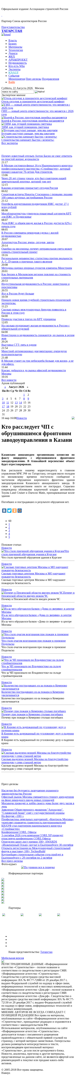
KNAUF (13, 72)
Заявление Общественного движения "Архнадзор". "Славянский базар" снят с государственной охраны (33, 811)
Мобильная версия (12, 958)
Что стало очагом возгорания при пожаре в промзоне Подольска (33, 642)
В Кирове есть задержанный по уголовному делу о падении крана (37, 735)
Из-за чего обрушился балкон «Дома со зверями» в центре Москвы (36, 617)
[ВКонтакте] (4, 510)
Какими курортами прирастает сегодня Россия (29, 187)
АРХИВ (13, 942)
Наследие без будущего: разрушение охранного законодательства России (30, 792)
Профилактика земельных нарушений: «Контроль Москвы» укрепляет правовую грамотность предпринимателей (37, 821)
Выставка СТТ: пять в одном (18, 344)
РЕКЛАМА (15, 939)
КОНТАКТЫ (16, 945)
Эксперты (14, 69)
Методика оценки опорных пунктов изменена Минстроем (36, 267)
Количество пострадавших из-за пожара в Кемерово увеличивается (32, 693)
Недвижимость (17, 62)
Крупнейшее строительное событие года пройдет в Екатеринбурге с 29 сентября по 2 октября (32, 856)
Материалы (15, 46)
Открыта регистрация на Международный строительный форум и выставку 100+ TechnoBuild (36, 850)
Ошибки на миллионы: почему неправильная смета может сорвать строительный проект (36, 250)
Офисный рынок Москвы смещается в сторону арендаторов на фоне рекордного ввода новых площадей (37, 798)
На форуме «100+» (12, 816)
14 (20, 402)
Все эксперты (9, 143)
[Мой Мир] (19, 510)
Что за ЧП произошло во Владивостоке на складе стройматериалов (31, 668)
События (13, 75)
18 (7, 406)
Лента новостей (11, 149)
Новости (21, 418)
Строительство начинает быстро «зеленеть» (27, 139)
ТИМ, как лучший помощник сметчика (25, 127)
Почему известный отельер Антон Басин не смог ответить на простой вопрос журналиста (36, 157)
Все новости (8, 379)
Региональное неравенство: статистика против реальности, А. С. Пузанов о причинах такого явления (37, 260)
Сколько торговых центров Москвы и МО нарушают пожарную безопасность (33, 575)
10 (3, 402)
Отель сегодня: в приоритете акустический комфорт (33, 101)
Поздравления (50, 78)
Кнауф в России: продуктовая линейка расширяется (32, 120)
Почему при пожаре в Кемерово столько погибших (32, 714)
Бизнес (12, 43)
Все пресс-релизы (12, 860)
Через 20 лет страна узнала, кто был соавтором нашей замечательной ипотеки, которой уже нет (33, 180)
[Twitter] (9, 510)
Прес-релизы (33, 78)
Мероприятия (16, 78)
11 (7, 402)
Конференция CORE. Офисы (18, 832)
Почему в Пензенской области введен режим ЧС (38, 594)
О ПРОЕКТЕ (16, 936)
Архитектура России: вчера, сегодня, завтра (27, 242)
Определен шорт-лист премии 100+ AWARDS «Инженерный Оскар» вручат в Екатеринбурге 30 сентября (37, 843)
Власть (12, 40)
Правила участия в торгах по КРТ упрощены (28, 319)
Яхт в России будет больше (17, 293)
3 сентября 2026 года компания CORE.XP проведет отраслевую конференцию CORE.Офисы (32, 837)
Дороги (12, 53)
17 (3, 406)
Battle (11, 82)
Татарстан (46, 951)
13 (16, 402)
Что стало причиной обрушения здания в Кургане (35, 553)
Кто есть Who (16, 66)
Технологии (15, 50)
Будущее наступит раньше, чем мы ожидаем (28, 133)
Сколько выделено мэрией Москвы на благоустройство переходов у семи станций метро (34, 761)
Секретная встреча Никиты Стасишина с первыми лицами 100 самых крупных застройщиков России (36, 196)
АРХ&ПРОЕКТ (18, 59)
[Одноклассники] (14, 510)
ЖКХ (11, 56)
